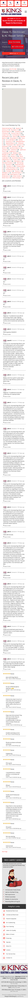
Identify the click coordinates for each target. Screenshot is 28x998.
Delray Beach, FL (14, 138)
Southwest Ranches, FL (11, 169)
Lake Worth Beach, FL (15, 148)
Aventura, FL (5, 130)
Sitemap (23, 994)
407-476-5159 (17, 18)
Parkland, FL (9, 164)
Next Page (4, 851)
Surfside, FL (9, 171)
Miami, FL (13, 154)
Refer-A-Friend (10, 934)
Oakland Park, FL (6, 159)
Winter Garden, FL (17, 176)
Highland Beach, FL (10, 143)
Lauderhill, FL (13, 149)
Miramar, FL (14, 156)
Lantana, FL (5, 149)
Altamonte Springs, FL (7, 128)
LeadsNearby (20, 996)
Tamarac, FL (18, 171)
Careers (8, 950)
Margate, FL (5, 154)
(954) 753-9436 (16, 987)
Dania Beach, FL (6, 136)
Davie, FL (15, 136)
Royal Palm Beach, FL (11, 168)
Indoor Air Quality (11, 930)
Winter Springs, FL (17, 177)
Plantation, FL (9, 166)
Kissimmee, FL (5, 146)
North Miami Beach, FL (18, 158)
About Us (8, 946)
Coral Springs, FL (16, 135)
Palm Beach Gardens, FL (8, 163)
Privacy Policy (16, 994)
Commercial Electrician (12, 915)
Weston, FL (5, 174)
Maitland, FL (16, 153)
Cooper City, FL (6, 135)
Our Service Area (10, 954)
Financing (8, 938)
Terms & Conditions (7, 994)
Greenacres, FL (9, 141)
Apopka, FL (18, 128)
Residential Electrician (12, 911)
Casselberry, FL (18, 131)
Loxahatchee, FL (6, 153)
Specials (8, 942)
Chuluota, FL (5, 133)
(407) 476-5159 (14, 991)
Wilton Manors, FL (15, 174)
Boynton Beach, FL (7, 131)
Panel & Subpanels (11, 918)
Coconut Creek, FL (15, 133)
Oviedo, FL (9, 161)
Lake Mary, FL (15, 146)
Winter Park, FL (6, 177)
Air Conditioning (10, 922)
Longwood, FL (12, 151)
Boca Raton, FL (14, 130)
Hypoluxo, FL (19, 144)
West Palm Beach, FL (17, 172)
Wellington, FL (5, 172)
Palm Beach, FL (18, 161)
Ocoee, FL (15, 159)
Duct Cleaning (10, 926)
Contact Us (9, 958)
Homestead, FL (10, 144)
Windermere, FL (6, 176)
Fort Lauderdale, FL (10, 140)
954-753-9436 (14, 42)
